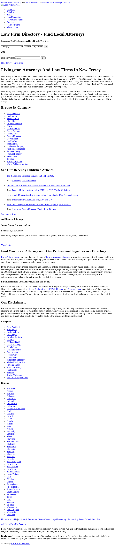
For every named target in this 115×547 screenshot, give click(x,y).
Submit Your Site (92, 519)
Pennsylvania (13, 484)
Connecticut (12, 403)
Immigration (12, 144)
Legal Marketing (14, 17)
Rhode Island (13, 487)
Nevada (10, 459)
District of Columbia (16, 408)
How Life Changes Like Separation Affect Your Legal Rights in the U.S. (39, 204)
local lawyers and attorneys (58, 257)
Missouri (10, 451)
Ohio (9, 477)
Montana (11, 454)
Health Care (12, 141)
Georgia (10, 413)
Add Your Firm (13, 25)
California (11, 398)
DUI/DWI (50, 289)
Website (4, 2)
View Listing (7, 245)
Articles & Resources (27, 519)
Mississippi (12, 449)
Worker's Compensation (17, 164)
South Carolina (13, 489)
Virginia (10, 504)
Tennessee (11, 494)
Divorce (10, 126)
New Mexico (12, 466)
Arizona (10, 393)
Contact (10, 22)
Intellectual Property (16, 146)
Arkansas (11, 396)
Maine (9, 436)
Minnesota (11, 446)
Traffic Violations (14, 161)
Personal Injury (13, 151)
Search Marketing (14, 2)
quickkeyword (7, 58)
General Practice (14, 136)
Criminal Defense (14, 123)
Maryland (11, 439)
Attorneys (16, 180)
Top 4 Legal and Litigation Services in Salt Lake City (30, 176)
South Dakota (13, 492)
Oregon (10, 482)
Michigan (11, 444)
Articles (10, 12)
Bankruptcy (12, 116)
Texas (9, 497)
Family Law (12, 133)
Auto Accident (13, 113)
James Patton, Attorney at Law (16, 225)
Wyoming (11, 514)
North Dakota (13, 474)
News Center (44, 519)
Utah (9, 499)
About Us (11, 9)
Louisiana (11, 434)
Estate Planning (13, 131)
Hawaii (10, 416)
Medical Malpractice (16, 149)
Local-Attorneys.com (10, 257)
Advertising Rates (15, 20)
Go (46, 47)
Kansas (10, 429)
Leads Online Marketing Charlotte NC (56, 2)
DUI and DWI (13, 128)
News (9, 14)
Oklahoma (11, 479)
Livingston (18, 63)
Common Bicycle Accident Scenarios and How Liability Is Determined (38, 185)
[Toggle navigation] (19, 5)
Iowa (9, 426)
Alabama (11, 388)
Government (12, 139)
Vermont (10, 502)
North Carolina (13, 471)
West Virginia (13, 509)
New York (11, 469)
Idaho (9, 418)
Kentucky (11, 431)
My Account (12, 27)
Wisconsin (11, 512)
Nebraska (11, 456)
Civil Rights (12, 121)
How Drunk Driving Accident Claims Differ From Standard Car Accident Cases (42, 195)
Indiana (10, 424)
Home (4, 519)
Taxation (10, 159)
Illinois (10, 421)
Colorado (11, 401)
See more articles (8, 214)
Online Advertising (32, 2)
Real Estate (12, 156)
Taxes (30, 289)
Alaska (10, 391)
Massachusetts (13, 441)
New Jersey (6, 63)
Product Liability (14, 154)
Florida (10, 411)
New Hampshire (14, 461)
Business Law (13, 118)
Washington (12, 507)
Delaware (11, 406)
